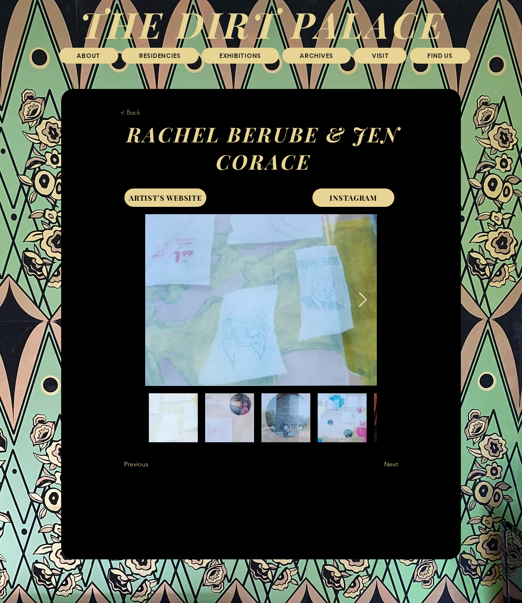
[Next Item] (362, 300)
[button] (160, 56)
